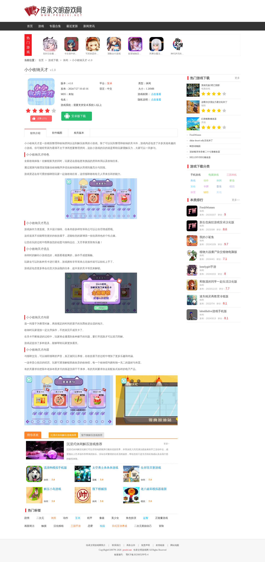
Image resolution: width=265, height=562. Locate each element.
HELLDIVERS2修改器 (200, 157)
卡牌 (206, 186)
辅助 (206, 192)
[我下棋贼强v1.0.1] (83, 495)
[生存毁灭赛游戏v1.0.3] (131, 474)
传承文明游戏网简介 (95, 545)
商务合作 (131, 545)
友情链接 (160, 545)
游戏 (41, 26)
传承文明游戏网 (53, 10)
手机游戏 (196, 174)
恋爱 (90, 526)
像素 (101, 518)
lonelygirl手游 (208, 266)
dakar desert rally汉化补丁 (201, 140)
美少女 (115, 518)
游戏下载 (53, 60)
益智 (145, 518)
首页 (30, 26)
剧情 (26, 518)
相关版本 (79, 133)
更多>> (236, 200)
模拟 (143, 501)
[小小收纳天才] (68, 423)
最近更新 (72, 26)
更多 (237, 78)
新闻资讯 (89, 26)
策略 (94, 480)
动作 (65, 518)
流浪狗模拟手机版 (55, 467)
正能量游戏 (161, 518)
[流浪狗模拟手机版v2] (34, 474)
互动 (77, 518)
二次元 (40, 518)
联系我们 (116, 545)
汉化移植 (59, 526)
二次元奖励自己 (143, 526)
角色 (193, 180)
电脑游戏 (214, 174)
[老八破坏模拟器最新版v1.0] (131, 495)
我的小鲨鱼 (207, 237)
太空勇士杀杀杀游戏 (105, 467)
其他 (219, 192)
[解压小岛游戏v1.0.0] (34, 495)
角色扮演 (131, 518)
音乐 (219, 186)
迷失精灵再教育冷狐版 (214, 296)
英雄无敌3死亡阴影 (210, 85)
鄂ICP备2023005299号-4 (137, 554)
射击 (232, 180)
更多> (166, 443)
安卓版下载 (78, 116)
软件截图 (57, 133)
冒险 (161, 526)
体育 (193, 192)
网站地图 (174, 545)
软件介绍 (35, 133)
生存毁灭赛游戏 (151, 467)
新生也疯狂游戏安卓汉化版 (217, 222)
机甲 (89, 518)
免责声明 (145, 545)
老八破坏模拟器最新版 (154, 489)
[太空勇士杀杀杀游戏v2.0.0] (83, 474)
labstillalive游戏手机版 (213, 311)
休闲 (65, 60)
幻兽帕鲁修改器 (209, 119)
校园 (102, 526)
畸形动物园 (195, 146)
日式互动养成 (119, 526)
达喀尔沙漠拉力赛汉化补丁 (214, 102)
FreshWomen (195, 135)
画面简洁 (29, 526)
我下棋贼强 (99, 488)
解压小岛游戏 (52, 488)
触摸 (44, 526)
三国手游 (76, 526)
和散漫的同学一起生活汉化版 (218, 281)
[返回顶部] (249, 509)
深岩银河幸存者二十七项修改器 (205, 151)
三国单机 (232, 174)
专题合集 (55, 26)
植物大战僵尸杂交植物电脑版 (218, 251)
